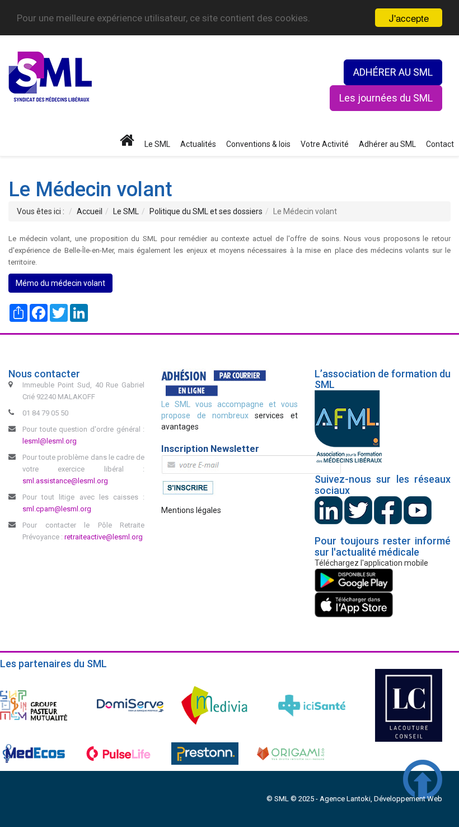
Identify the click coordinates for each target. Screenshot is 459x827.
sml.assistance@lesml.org (65, 481)
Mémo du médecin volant (60, 283)
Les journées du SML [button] (386, 98)
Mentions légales (191, 510)
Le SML (157, 144)
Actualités (198, 144)
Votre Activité (325, 144)
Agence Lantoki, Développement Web (381, 798)
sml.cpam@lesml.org (56, 509)
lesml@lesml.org (49, 441)
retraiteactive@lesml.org (103, 537)
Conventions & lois (258, 144)
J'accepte (409, 18)
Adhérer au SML (387, 144)
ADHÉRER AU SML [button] (393, 72)
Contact (440, 144)
